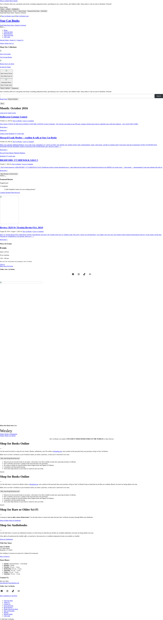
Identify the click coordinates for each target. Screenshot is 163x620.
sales (22, 133)
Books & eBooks (5, 88)
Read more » (4, 127)
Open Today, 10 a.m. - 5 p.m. (9, 11)
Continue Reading (5, 192)
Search (159, 96)
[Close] (4, 27)
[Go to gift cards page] (81, 101)
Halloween (3, 130)
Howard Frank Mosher (7, 153)
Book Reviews (8, 33)
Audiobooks (15, 9)
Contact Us (20, 40)
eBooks (8, 9)
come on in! (3, 113)
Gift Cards (7, 37)
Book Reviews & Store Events (9, 174)
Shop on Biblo (4, 520)
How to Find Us (5, 556)
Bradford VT (13, 133)
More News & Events (6, 266)
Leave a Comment (28, 121)
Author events (4, 133)
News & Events (8, 35)
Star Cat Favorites (9, 611)
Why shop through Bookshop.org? (10, 458)
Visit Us (2, 264)
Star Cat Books (17, 121)
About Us (13, 40)
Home (5, 30)
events (14, 113)
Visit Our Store (8, 32)
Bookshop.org (57, 451)
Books (2, 9)
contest (9, 113)
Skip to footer (13, 1)
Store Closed (22, 11)
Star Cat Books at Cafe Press (8, 596)
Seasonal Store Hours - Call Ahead (37, 11)
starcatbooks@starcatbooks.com (9, 583)
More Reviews (15, 192)
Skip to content (4, 1)
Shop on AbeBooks (15, 520)
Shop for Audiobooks (6, 539)
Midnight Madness (19, 153)
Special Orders (4, 40)
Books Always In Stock (11, 609)
